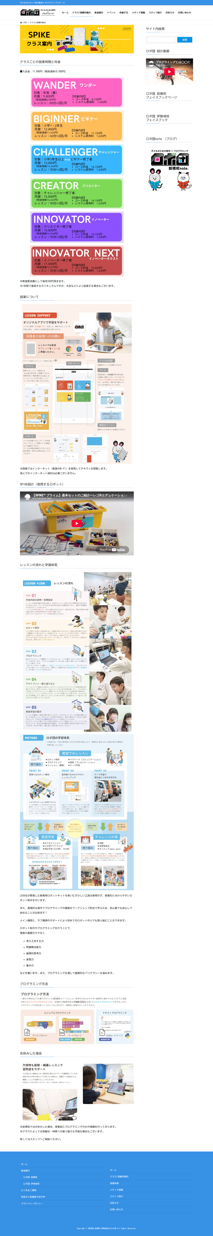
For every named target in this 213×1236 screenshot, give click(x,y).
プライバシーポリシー (32, 1203)
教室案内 (25, 1171)
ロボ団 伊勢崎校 (31, 1184)
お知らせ (114, 1203)
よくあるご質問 (28, 1190)
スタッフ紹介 (116, 1196)
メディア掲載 (116, 1190)
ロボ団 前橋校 (30, 1177)
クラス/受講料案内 (119, 1177)
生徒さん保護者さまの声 (33, 1197)
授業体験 (114, 1183)
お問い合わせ (116, 1209)
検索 (184, 40)
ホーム (24, 1164)
